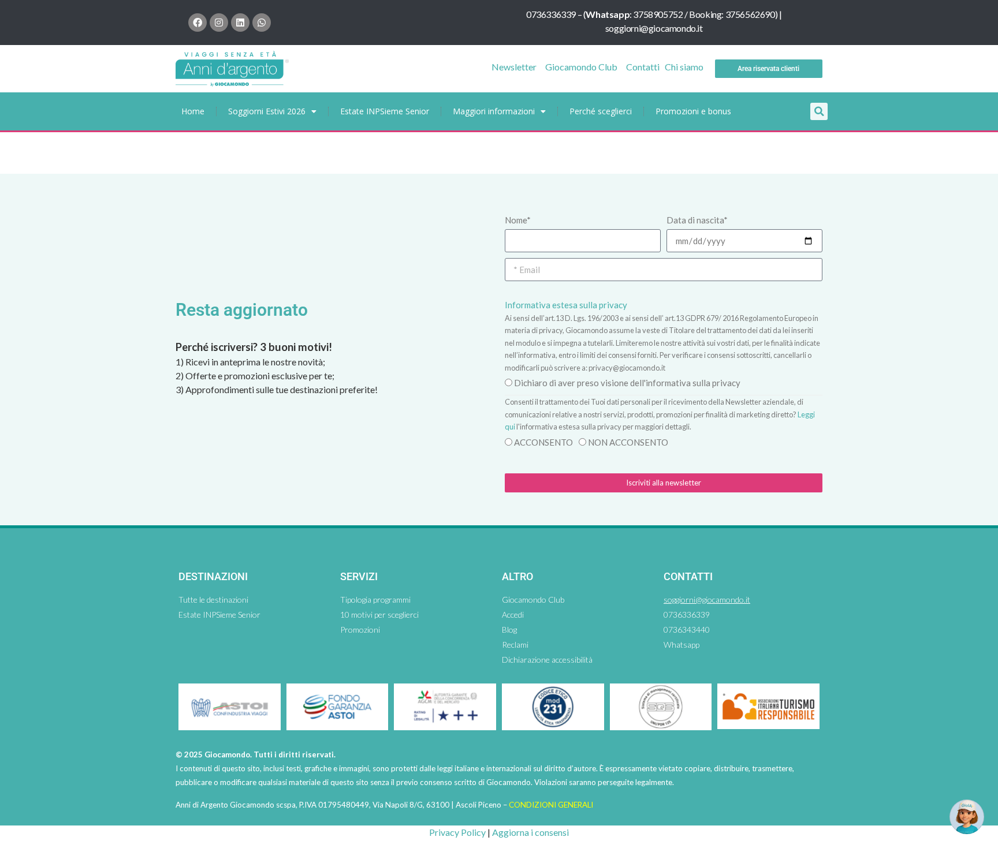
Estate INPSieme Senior (384, 111)
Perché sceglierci (600, 111)
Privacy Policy (457, 832)
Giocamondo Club (581, 66)
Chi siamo (684, 66)
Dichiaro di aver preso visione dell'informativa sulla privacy (627, 383)
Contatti (643, 66)
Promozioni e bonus (693, 111)
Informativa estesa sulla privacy (566, 305)
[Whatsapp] (261, 22)
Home (192, 111)
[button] (819, 111)
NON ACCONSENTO (628, 442)
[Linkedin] (240, 22)
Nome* (518, 220)
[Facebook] (197, 22)
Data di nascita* (697, 220)
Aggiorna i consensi (530, 832)
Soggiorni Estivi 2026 (267, 111)
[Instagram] (219, 22)
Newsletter (514, 66)
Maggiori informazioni (494, 111)
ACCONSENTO (543, 442)
